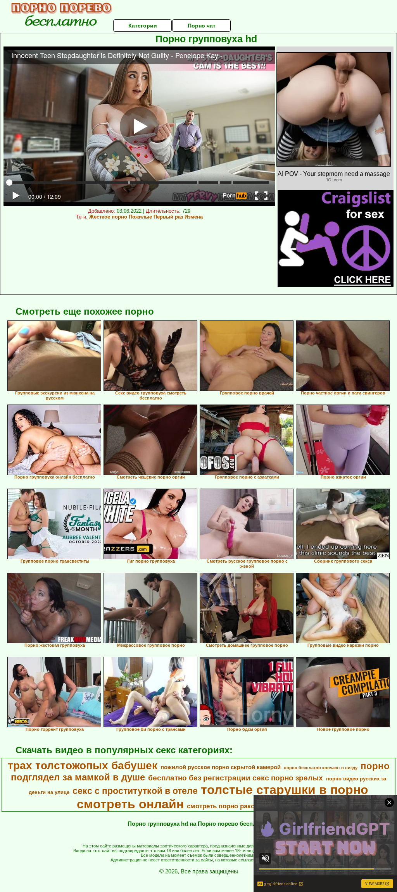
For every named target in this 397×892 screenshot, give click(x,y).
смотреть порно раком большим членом (253, 806)
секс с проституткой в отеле (135, 791)
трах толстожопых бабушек (82, 765)
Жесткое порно (108, 217)
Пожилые (140, 217)
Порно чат (202, 25)
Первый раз (168, 217)
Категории (142, 25)
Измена (194, 217)
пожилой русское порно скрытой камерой (221, 767)
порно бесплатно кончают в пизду (320, 767)
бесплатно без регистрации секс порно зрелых (235, 778)
